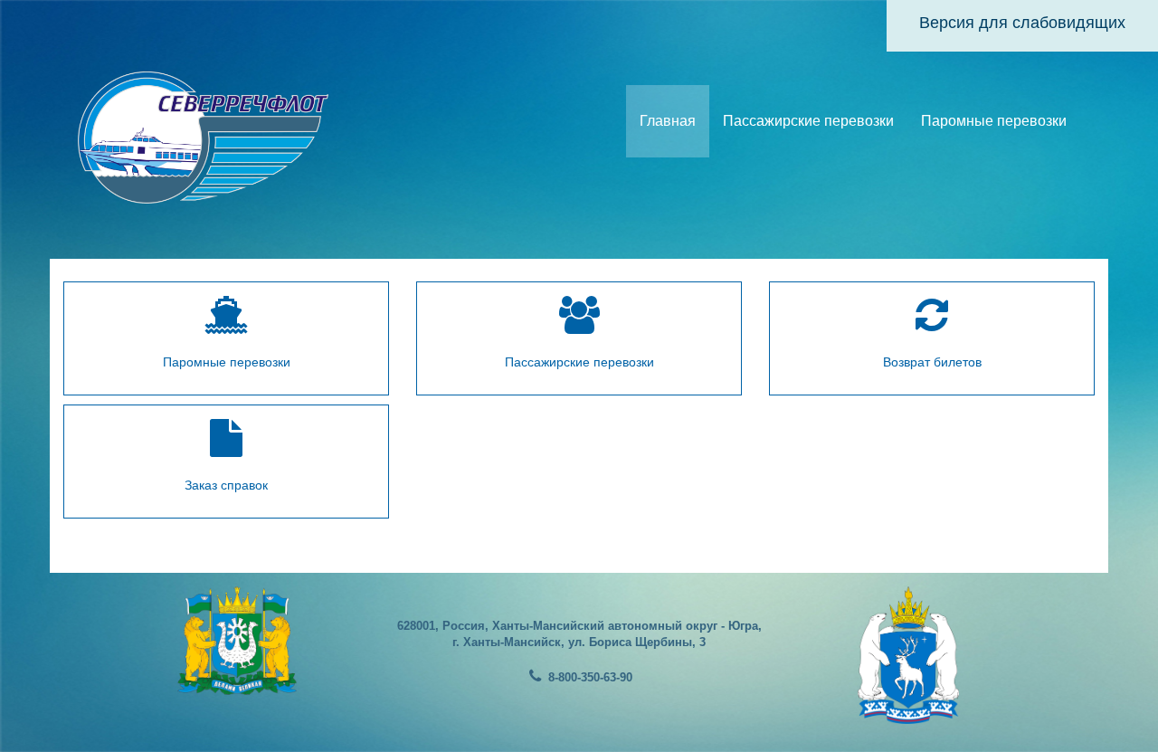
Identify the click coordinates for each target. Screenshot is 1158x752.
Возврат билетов (932, 362)
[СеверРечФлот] (203, 136)
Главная (668, 121)
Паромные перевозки (994, 121)
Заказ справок (226, 485)
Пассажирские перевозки (808, 121)
